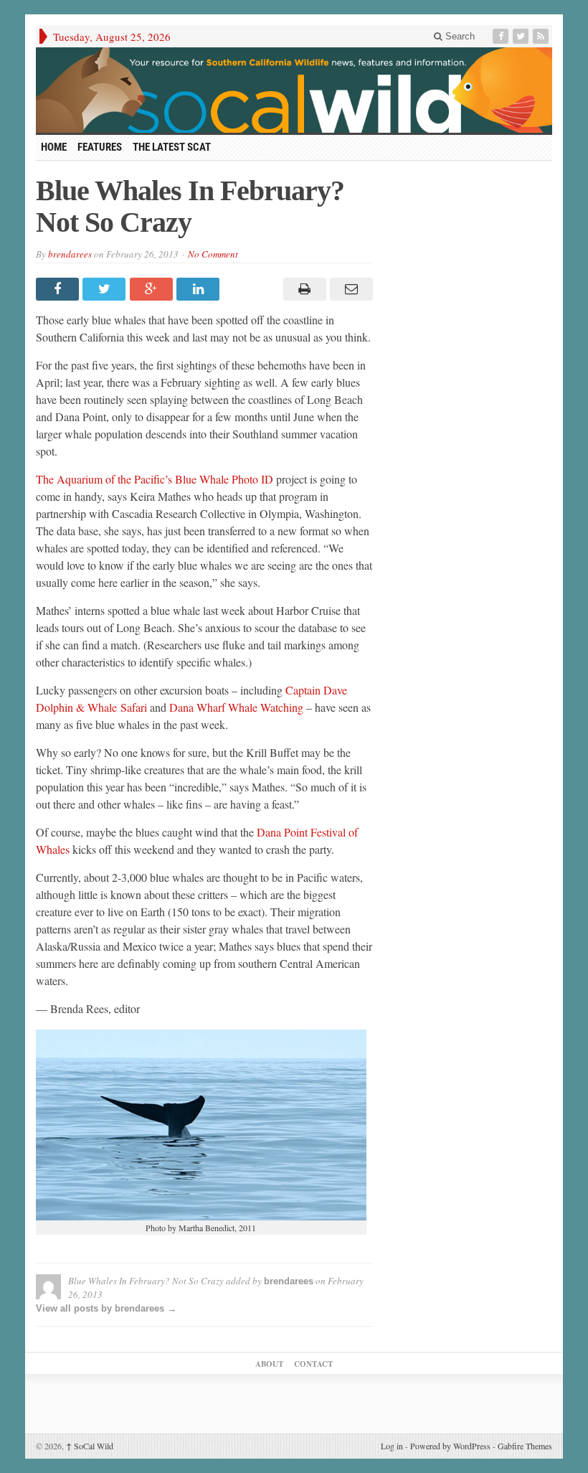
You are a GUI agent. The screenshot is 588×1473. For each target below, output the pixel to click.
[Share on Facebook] (59, 289)
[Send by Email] (349, 289)
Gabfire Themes (525, 1445)
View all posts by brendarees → (106, 1308)
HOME (54, 147)
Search (458, 36)
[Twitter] (522, 36)
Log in (392, 1445)
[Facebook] (502, 36)
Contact (313, 1364)
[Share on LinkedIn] (199, 289)
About (269, 1364)
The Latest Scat (172, 147)
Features (99, 147)
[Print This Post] (302, 289)
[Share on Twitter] (105, 289)
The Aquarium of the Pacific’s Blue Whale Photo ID (154, 478)
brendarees (70, 254)
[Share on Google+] (153, 289)
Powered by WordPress (450, 1445)
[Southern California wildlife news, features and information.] (294, 90)
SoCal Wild (89, 1445)
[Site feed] (542, 36)
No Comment (213, 254)
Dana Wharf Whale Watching (236, 707)
